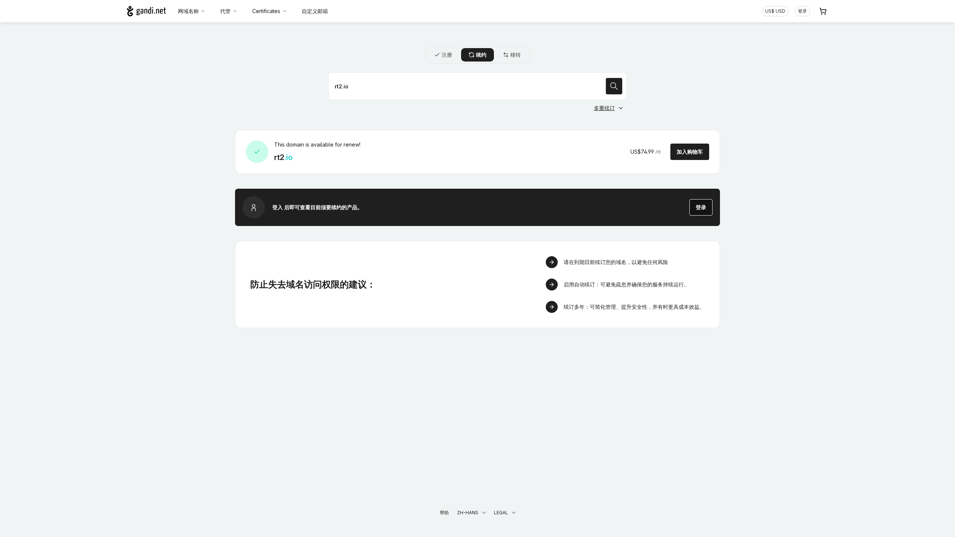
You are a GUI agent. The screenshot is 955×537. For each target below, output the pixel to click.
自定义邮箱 (315, 11)
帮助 (444, 512)
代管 (225, 11)
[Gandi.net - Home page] (146, 11)
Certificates (266, 11)
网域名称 (188, 11)
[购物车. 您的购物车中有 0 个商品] (823, 11)
